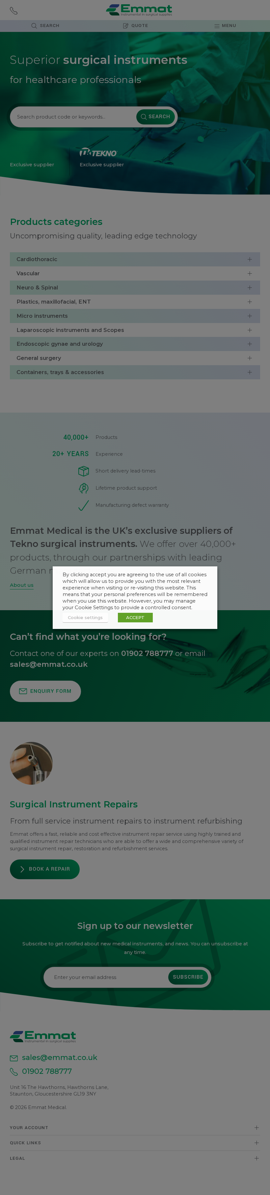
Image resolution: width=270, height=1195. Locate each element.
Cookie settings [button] (85, 617)
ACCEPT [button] (135, 617)
